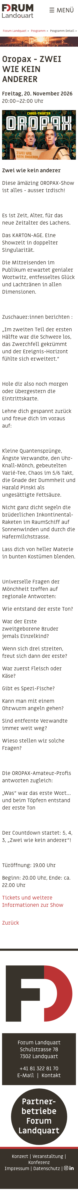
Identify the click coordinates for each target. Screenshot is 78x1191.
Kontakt (51, 1075)
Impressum (17, 1169)
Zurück (10, 923)
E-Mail (25, 1075)
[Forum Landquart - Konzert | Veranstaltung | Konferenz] (17, 16)
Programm (38, 31)
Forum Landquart (14, 31)
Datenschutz (46, 1169)
